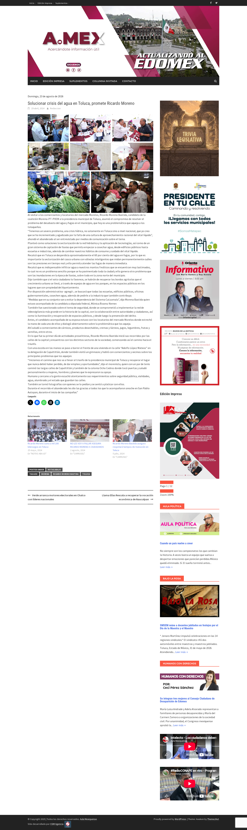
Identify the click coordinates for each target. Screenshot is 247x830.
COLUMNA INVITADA (104, 81)
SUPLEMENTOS (78, 81)
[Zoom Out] (163, 491)
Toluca (86, 474)
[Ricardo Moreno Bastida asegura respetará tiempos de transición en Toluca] (132, 430)
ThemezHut (213, 819)
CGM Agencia (56, 823)
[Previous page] (163, 482)
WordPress (180, 819)
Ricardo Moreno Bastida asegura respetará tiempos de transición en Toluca (130, 447)
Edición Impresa (45, 3)
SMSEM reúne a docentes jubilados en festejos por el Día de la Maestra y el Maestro (189, 627)
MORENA (45, 474)
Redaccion (55, 108)
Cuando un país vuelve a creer (176, 543)
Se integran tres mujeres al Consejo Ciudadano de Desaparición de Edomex (187, 700)
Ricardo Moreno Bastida (65, 474)
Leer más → (166, 567)
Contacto (129, 81)
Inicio (31, 3)
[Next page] (170, 482)
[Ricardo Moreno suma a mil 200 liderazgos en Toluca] (47, 430)
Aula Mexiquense (88, 819)
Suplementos (61, 3)
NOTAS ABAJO (54, 469)
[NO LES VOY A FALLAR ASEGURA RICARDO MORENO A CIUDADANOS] (89, 430)
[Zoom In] (170, 491)
